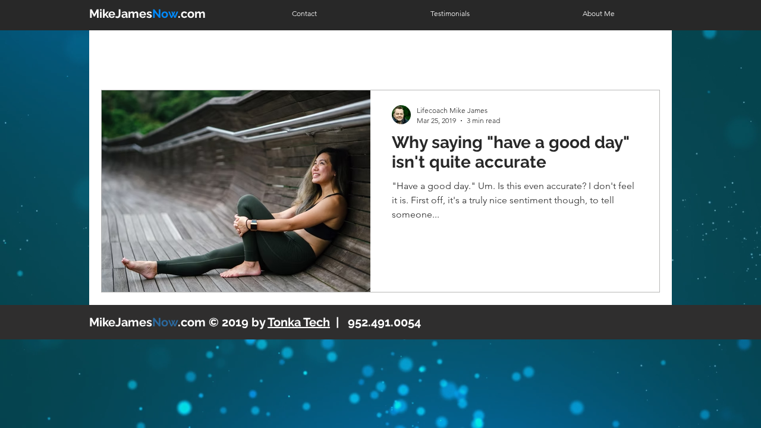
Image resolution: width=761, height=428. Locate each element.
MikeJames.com (147, 14)
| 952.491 (329, 322)
